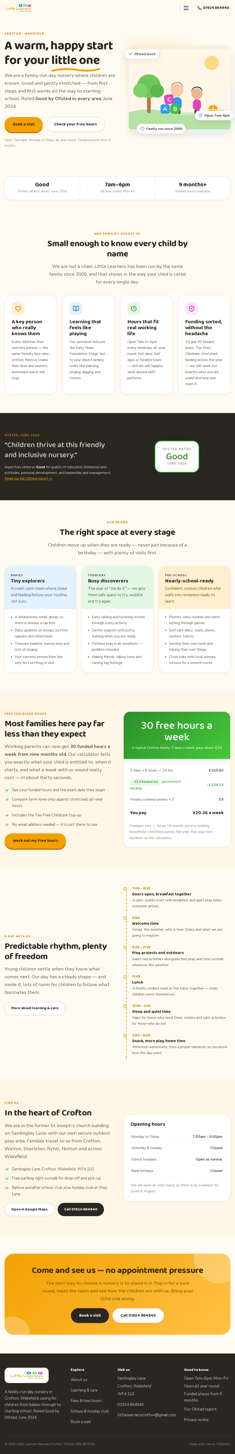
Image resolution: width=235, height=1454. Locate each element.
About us (79, 1379)
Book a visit (24, 124)
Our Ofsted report (200, 1409)
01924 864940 (216, 8)
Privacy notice (196, 1419)
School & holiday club (90, 1411)
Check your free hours (75, 124)
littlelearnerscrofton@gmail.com (147, 1415)
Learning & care (84, 1390)
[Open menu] (186, 8)
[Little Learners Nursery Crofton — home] (19, 8)
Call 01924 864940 (80, 1209)
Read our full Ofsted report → (28, 478)
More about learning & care (35, 1008)
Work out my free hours (35, 840)
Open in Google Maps (29, 1209)
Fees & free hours (86, 1400)
